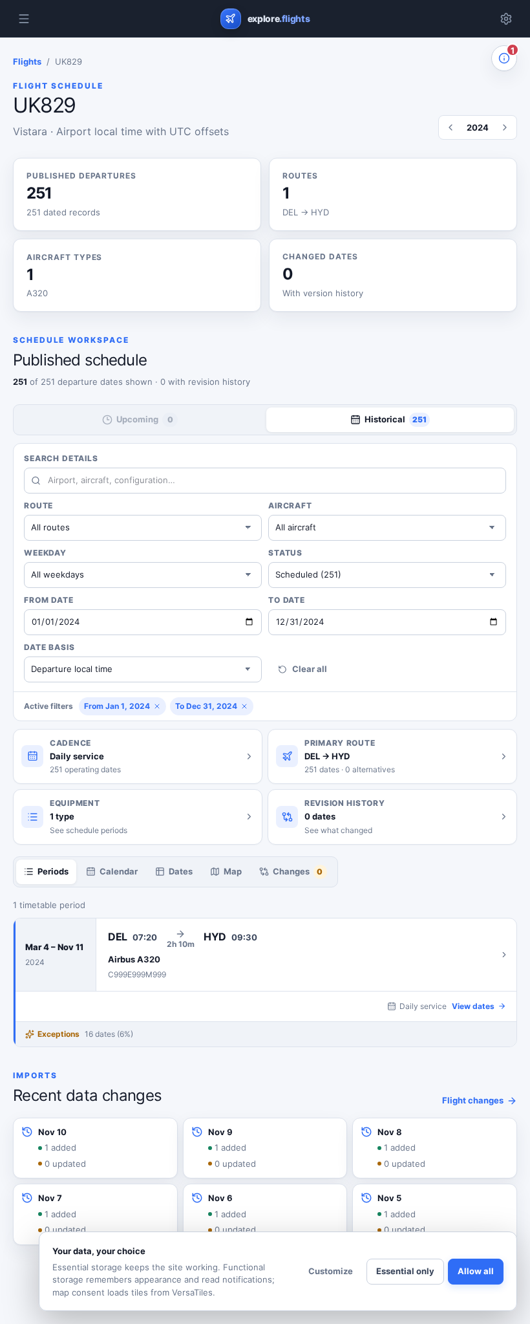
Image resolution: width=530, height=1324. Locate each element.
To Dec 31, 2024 (206, 706)
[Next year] (504, 127)
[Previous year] (450, 127)
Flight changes (473, 1100)
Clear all (309, 669)
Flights (27, 61)
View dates (473, 1006)
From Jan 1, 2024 (117, 706)
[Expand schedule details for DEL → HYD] (306, 954)
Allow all (476, 1271)
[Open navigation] (24, 19)
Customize (330, 1271)
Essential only (405, 1271)
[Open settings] (506, 19)
